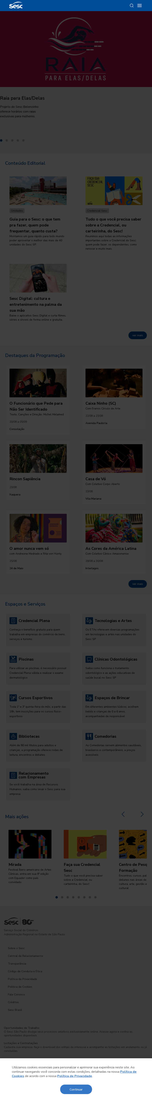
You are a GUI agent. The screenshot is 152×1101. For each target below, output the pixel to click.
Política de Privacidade (74, 1076)
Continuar (76, 1089)
